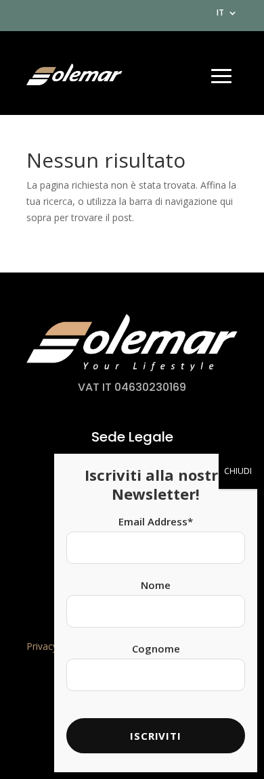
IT (220, 13)
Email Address (155, 521)
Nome (156, 585)
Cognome (156, 648)
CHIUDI (238, 471)
